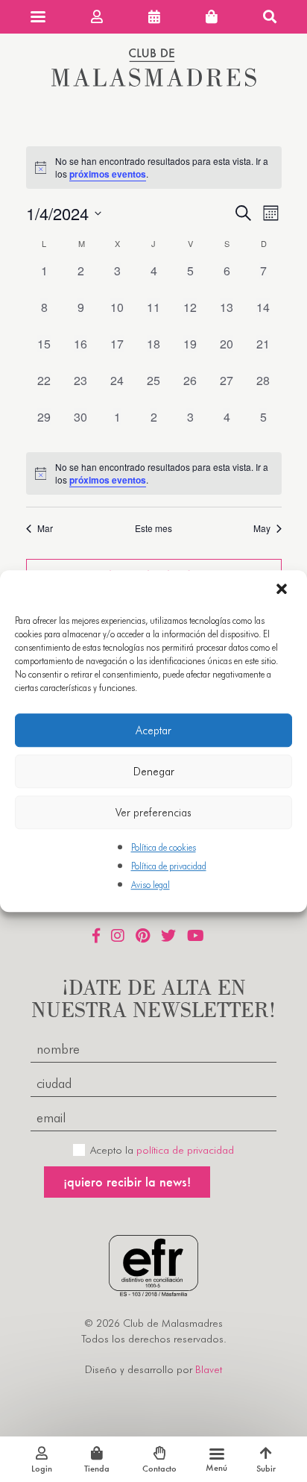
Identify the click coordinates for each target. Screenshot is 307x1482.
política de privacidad (185, 1150)
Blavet (208, 1369)
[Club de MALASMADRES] (153, 82)
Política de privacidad (168, 866)
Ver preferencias (153, 812)
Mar (45, 528)
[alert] (154, 473)
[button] (283, 590)
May (261, 528)
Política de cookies (163, 847)
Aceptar (153, 730)
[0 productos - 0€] (212, 16)
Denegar (153, 771)
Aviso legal (150, 885)
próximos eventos (107, 174)
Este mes (153, 528)
